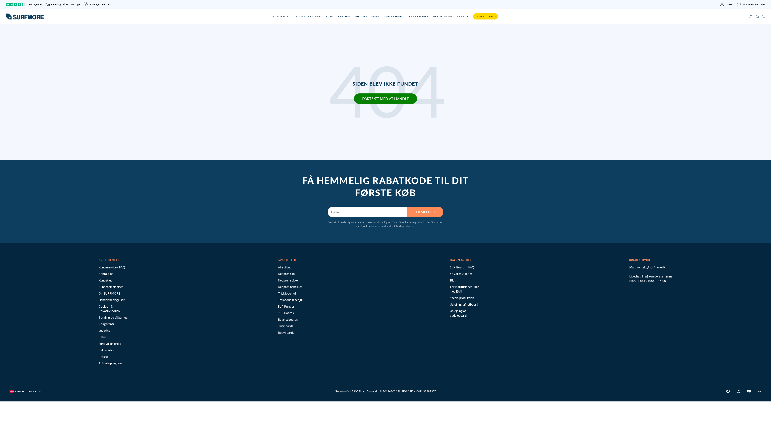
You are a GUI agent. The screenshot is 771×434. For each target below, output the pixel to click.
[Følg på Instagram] (738, 391)
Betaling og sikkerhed (113, 317)
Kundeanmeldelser (111, 287)
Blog (453, 280)
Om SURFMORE (109, 293)
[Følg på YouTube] (749, 391)
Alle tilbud (284, 267)
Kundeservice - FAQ (112, 267)
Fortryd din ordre (110, 343)
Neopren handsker (290, 287)
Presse (103, 356)
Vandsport (282, 16)
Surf (329, 16)
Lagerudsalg (485, 16)
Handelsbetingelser (112, 300)
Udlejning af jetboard (464, 304)
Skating (344, 16)
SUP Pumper (286, 306)
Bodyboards (286, 332)
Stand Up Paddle (308, 16)
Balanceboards (288, 319)
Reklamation (107, 350)
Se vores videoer (461, 273)
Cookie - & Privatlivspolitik (109, 309)
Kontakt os (106, 273)
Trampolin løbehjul (290, 300)
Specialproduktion (462, 298)
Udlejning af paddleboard (458, 313)
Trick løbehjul (287, 293)
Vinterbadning (367, 16)
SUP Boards (286, 313)
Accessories (418, 16)
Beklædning (442, 16)
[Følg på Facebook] (728, 391)
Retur (102, 337)
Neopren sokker (288, 280)
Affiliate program (110, 363)
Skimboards (285, 326)
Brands (462, 16)
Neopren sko (286, 273)
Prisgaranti (106, 324)
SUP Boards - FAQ (462, 267)
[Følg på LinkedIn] (759, 391)
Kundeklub (105, 280)
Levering (104, 330)
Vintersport (394, 16)
